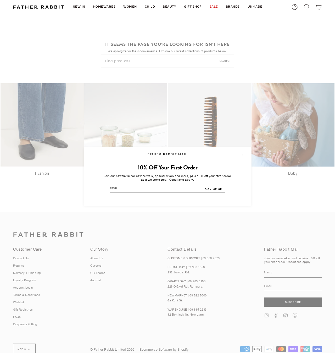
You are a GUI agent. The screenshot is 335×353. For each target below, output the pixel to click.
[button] (104, 7)
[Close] (243, 155)
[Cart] (319, 7)
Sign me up (213, 189)
